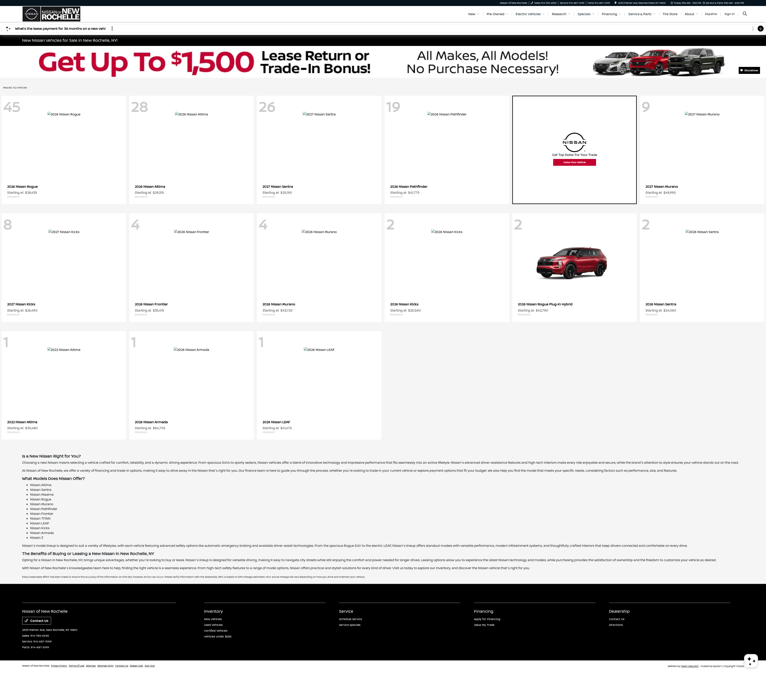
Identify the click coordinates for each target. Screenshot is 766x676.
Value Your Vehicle (575, 162)
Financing (483, 611)
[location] (615, 3)
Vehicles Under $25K (218, 636)
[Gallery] (383, 62)
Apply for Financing (487, 619)
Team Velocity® (690, 666)
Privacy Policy (59, 665)
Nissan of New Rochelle (35, 665)
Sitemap (91, 665)
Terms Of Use (76, 665)
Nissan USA (136, 665)
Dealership (619, 611)
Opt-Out (150, 665)
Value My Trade (484, 625)
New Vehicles (213, 619)
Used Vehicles (213, 625)
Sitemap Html (105, 665)
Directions (616, 625)
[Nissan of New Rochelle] (51, 13)
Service (346, 611)
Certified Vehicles (215, 630)
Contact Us (39, 620)
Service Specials (349, 625)
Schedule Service (350, 619)
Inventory (213, 611)
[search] (745, 14)
